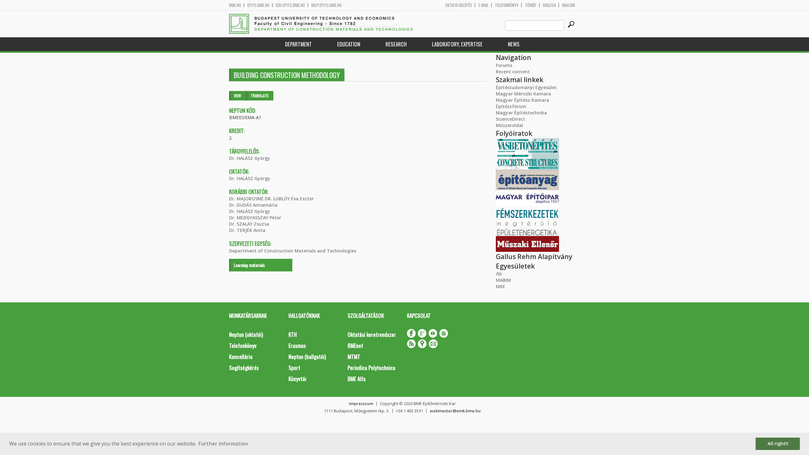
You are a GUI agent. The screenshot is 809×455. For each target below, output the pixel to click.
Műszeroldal (509, 125)
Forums (504, 65)
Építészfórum (511, 106)
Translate (260, 95)
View (237, 95)
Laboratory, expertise (457, 44)
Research (396, 44)
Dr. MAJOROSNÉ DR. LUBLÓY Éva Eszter (271, 199)
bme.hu (235, 5)
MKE (500, 286)
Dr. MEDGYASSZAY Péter (255, 218)
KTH (293, 334)
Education (348, 44)
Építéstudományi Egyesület (526, 87)
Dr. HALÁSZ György (249, 158)
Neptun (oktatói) (246, 334)
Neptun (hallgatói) (307, 357)
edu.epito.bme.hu (290, 5)
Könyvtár (298, 379)
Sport (294, 368)
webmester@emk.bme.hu (455, 411)
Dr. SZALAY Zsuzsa (249, 224)
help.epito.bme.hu (326, 5)
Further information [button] (223, 443)
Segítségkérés (244, 368)
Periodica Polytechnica (371, 368)
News (514, 44)
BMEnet (355, 345)
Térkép (531, 5)
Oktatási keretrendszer (372, 334)
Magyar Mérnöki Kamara (523, 94)
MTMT (354, 357)
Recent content (513, 72)
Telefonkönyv (507, 5)
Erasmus (297, 345)
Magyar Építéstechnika (521, 113)
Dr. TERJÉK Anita (247, 230)
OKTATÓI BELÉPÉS (458, 5)
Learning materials (249, 265)
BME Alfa (357, 379)
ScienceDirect (510, 119)
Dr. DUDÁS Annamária (253, 205)
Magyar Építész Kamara (522, 100)
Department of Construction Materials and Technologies (292, 251)
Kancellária (240, 357)
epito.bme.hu (258, 5)
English (549, 5)
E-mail (483, 5)
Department (298, 44)
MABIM (503, 280)
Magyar (568, 5)
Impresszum (361, 403)
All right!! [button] (778, 443)
